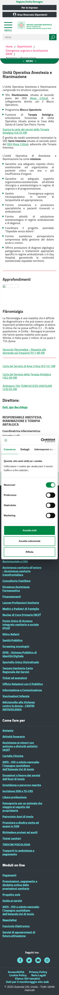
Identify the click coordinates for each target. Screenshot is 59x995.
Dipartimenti (24, 46)
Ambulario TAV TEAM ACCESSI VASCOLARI (27, 387)
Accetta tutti (30, 530)
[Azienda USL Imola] (35, 26)
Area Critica (39, 98)
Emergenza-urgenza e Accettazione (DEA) (27, 52)
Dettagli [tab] (25, 449)
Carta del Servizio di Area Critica (29, 366)
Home (9, 46)
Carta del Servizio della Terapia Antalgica (27, 376)
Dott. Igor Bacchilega (15, 407)
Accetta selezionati (29, 541)
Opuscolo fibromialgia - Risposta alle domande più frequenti (24, 351)
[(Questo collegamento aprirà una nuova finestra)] (20, 960)
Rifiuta (29, 551)
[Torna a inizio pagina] (52, 988)
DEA (9, 144)
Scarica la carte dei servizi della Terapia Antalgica (26, 131)
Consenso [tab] (10, 449)
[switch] (50, 495)
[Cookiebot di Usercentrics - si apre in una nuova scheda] (41, 440)
